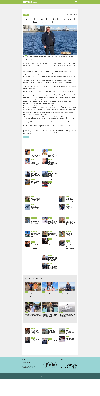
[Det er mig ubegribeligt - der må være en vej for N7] (62, 331)
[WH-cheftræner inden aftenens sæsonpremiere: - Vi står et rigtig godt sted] (62, 220)
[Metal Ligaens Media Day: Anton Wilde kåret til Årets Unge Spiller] (45, 220)
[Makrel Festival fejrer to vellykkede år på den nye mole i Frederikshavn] (27, 161)
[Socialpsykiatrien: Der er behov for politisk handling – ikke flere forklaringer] (27, 244)
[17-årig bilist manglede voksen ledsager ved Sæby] (27, 207)
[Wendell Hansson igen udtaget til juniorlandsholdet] (45, 234)
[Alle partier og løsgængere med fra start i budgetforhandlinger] (62, 199)
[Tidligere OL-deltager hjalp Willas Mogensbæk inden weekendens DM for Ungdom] (27, 152)
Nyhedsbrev (51, 376)
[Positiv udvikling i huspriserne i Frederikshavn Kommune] (27, 182)
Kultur (50, 150)
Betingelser (46, 376)
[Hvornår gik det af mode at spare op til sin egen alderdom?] (45, 341)
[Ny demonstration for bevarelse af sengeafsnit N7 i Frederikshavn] (33, 307)
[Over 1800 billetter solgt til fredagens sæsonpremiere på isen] (62, 339)
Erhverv (33, 179)
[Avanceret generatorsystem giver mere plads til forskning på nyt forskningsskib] (67, 307)
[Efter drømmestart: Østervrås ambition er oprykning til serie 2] (27, 199)
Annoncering (32, 366)
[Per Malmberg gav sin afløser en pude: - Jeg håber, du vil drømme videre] (45, 241)
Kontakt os (30, 367)
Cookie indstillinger (38, 376)
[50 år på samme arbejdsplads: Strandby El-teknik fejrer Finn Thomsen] (27, 331)
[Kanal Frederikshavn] (30, 2)
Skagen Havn (26, 136)
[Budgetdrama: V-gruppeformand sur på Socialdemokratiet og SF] (27, 340)
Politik (33, 171)
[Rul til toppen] (97, 393)
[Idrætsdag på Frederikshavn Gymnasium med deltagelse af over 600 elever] (62, 234)
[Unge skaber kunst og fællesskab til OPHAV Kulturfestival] (27, 220)
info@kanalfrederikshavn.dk (28, 364)
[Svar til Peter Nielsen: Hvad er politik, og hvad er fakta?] (27, 174)
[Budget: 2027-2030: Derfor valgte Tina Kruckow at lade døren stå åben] (45, 257)
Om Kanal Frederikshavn (60, 376)
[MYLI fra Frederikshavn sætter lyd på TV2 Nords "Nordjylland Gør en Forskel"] (45, 152)
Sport (33, 150)
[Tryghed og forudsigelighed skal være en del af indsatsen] (45, 161)
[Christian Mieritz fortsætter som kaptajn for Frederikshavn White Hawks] (62, 207)
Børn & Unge (34, 218)
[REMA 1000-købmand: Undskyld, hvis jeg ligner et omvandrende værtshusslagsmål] (62, 243)
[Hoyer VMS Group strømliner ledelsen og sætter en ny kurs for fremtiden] (45, 266)
